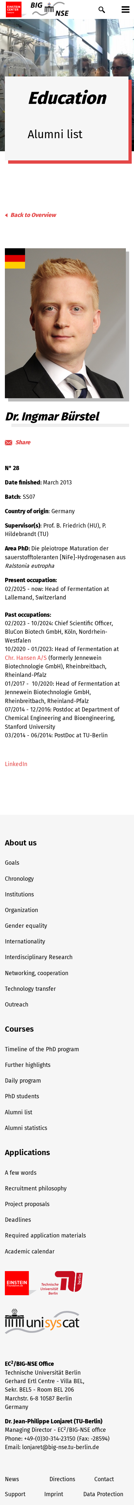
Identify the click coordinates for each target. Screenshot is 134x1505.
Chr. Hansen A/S (26, 658)
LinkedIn (16, 764)
